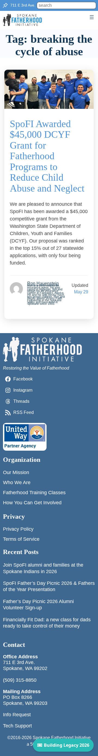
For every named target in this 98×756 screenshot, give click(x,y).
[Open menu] (91, 17)
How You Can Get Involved (32, 502)
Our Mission (16, 472)
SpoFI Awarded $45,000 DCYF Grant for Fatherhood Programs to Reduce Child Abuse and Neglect (47, 156)
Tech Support (17, 726)
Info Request (17, 714)
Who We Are (16, 482)
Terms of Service (21, 539)
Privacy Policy (18, 529)
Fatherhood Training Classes (34, 492)
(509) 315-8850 (19, 680)
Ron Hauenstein (43, 283)
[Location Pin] (5, 5)
